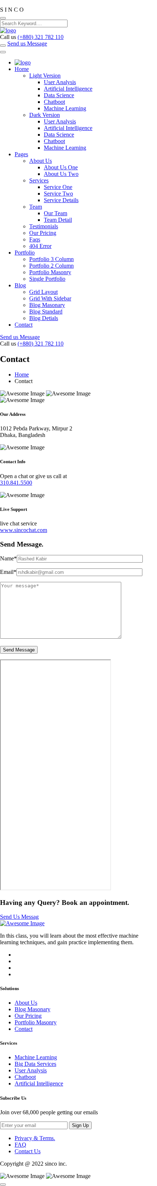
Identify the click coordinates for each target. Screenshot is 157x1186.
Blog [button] (20, 285)
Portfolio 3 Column (51, 259)
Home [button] (22, 69)
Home (22, 374)
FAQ (20, 1145)
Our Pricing (42, 233)
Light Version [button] (45, 75)
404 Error (40, 246)
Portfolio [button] (25, 252)
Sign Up (80, 1125)
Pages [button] (21, 154)
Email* (8, 572)
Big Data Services (35, 1064)
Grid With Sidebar (50, 298)
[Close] (3, 18)
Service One (58, 187)
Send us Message (27, 43)
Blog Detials (43, 318)
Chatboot (54, 102)
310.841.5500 (16, 483)
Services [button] (39, 180)
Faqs (34, 239)
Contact (23, 325)
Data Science (59, 95)
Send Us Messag (19, 917)
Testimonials (43, 226)
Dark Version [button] (44, 115)
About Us (26, 1003)
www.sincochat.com (23, 530)
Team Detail (58, 220)
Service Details (61, 200)
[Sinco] (8, 30)
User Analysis (60, 82)
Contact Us (28, 1151)
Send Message (19, 650)
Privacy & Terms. (35, 1138)
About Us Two (61, 174)
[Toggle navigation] (3, 52)
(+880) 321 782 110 (41, 37)
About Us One (61, 167)
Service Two (58, 193)
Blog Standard (45, 311)
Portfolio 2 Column (51, 266)
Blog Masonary (47, 305)
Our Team (55, 213)
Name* (8, 558)
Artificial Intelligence (68, 89)
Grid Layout (43, 292)
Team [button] (35, 207)
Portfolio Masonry (50, 272)
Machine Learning (65, 108)
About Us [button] (40, 161)
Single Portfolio (47, 279)
